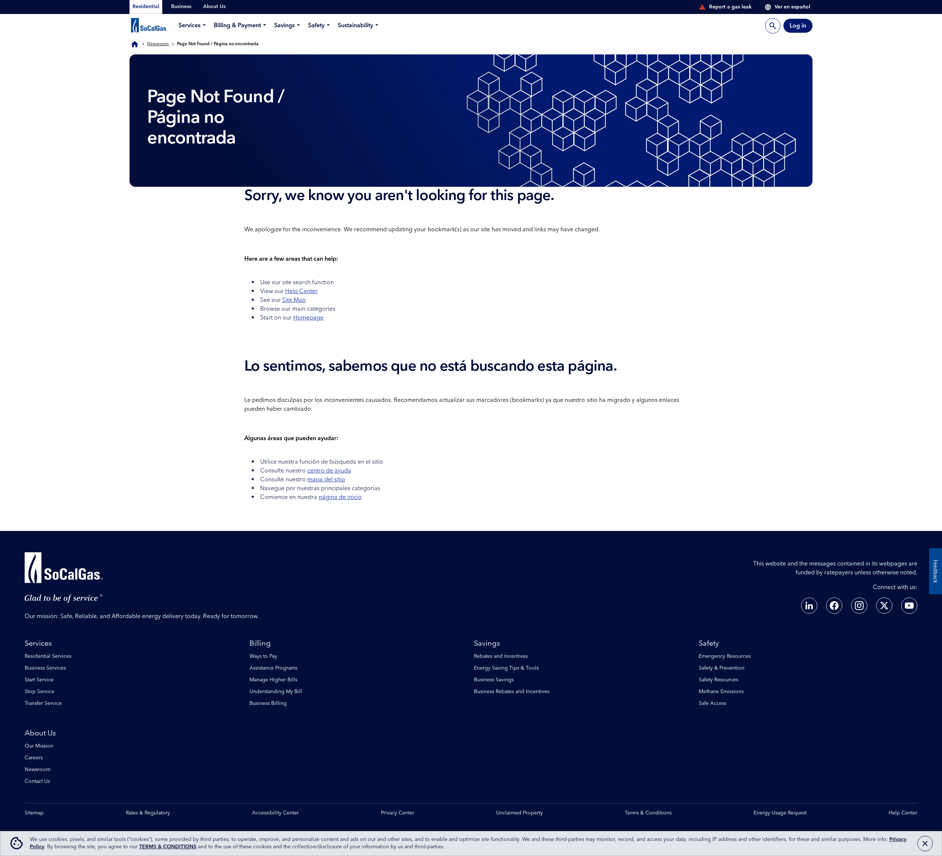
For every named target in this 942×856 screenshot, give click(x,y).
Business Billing (268, 703)
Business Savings (494, 680)
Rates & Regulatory (148, 813)
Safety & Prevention (721, 668)
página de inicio (340, 497)
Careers (34, 758)
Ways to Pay (263, 656)
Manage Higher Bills (273, 680)
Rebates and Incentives (501, 656)
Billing (260, 643)
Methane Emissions (721, 691)
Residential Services (48, 656)
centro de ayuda (329, 471)
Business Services (45, 668)
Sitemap (34, 813)
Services (38, 643)
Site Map (294, 300)
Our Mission (39, 746)
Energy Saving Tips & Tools (506, 668)
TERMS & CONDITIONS (167, 846)
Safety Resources (718, 680)
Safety (709, 643)
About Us (40, 733)
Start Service (39, 680)
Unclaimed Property (519, 813)
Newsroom (158, 44)
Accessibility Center (275, 813)
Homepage (308, 318)
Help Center (301, 291)
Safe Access (712, 703)
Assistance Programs (273, 668)
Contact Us (37, 781)
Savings (487, 643)
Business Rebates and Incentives (511, 691)
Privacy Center (397, 813)
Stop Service (39, 691)
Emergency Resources (725, 656)
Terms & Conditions (648, 813)
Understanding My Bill (275, 691)
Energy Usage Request (780, 813)
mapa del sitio (326, 479)
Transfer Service (43, 703)
